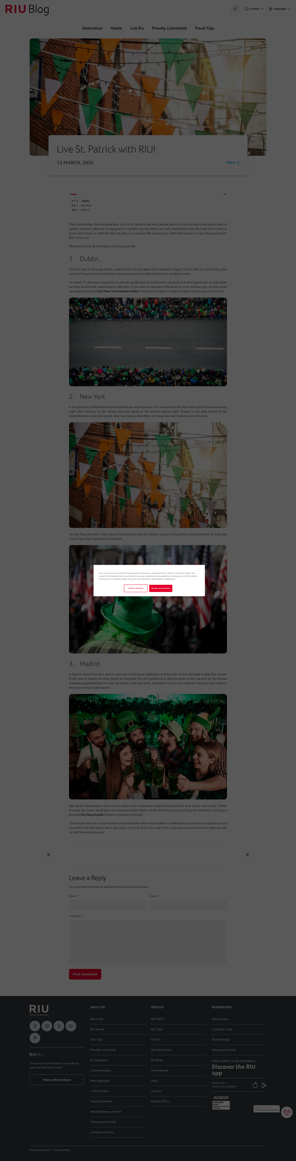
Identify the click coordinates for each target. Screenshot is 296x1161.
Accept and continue (160, 588)
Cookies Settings (136, 588)
